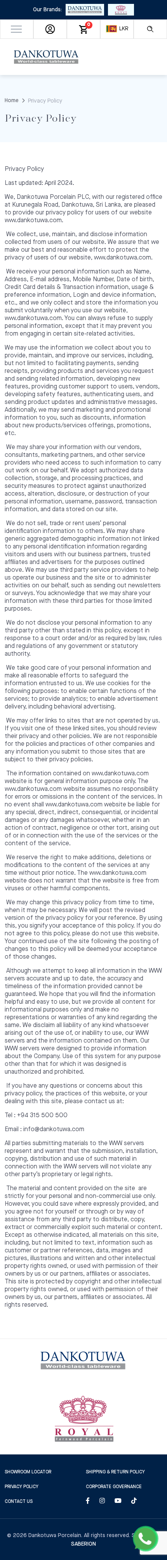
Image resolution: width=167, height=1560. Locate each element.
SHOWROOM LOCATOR (28, 1472)
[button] (17, 29)
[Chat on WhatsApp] (145, 1538)
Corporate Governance (114, 1487)
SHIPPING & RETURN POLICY (115, 1472)
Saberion (83, 1544)
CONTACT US (19, 1501)
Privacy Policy (21, 1487)
